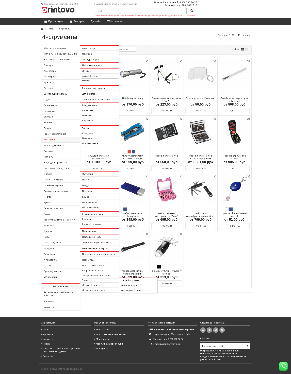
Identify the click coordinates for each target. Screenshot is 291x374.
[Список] (246, 49)
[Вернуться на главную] (42, 29)
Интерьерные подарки (94, 248)
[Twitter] (215, 330)
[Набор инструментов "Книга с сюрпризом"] (200, 132)
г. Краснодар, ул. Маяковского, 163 (171, 334)
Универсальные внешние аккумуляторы (96, 101)
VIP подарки (50, 276)
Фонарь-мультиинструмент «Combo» (167, 272)
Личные (86, 70)
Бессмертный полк (131, 290)
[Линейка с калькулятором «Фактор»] (234, 74)
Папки (85, 179)
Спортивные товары (93, 270)
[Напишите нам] (283, 366)
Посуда (48, 196)
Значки (48, 122)
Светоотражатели (53, 208)
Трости (86, 128)
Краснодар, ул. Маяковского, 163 (61, 4)
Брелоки (48, 88)
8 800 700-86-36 (175, 339)
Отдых (47, 265)
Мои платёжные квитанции (111, 334)
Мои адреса (102, 339)
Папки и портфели (53, 179)
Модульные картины (55, 47)
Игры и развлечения (55, 133)
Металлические (90, 207)
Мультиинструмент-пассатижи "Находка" (132, 157)
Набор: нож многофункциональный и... (200, 215)
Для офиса (49, 254)
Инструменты (51, 139)
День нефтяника (91, 284)
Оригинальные (90, 143)
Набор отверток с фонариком (132, 215)
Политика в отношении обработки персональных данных (61, 350)
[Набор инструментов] (166, 132)
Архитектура (89, 47)
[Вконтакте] (203, 330)
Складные (87, 133)
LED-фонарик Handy (132, 98)
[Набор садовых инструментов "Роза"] (166, 189)
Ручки (47, 202)
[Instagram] (222, 330)
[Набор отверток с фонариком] (133, 189)
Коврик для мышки (54, 145)
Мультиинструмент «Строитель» (98, 157)
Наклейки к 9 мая (130, 280)
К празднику (50, 259)
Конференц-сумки (91, 224)
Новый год (87, 259)
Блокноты (87, 110)
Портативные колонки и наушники (95, 119)
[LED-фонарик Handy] (133, 74)
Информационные (92, 65)
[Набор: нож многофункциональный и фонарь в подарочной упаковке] (200, 189)
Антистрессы (51, 76)
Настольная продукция (56, 168)
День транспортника (93, 290)
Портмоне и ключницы (56, 191)
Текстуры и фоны (91, 59)
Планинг (86, 115)
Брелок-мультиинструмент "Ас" (166, 100)
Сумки (47, 213)
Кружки (86, 196)
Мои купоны (102, 348)
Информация (60, 286)
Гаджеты (48, 99)
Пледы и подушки (53, 185)
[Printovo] (58, 9)
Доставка (49, 301)
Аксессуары (50, 70)
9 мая (85, 279)
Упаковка (49, 225)
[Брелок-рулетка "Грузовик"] (200, 74)
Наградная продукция (56, 162)
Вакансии (48, 356)
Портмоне (87, 191)
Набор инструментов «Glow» (234, 157)
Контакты (49, 307)
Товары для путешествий (96, 275)
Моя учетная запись (105, 322)
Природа (87, 53)
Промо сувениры (53, 271)
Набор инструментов (166, 155)
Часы (46, 236)
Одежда (48, 173)
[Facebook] (209, 330)
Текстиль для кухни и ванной (59, 219)
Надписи (86, 80)
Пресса (47, 343)
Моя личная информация (109, 343)
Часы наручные (52, 242)
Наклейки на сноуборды (57, 59)
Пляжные (87, 138)
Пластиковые (89, 202)
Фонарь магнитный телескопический (132, 272)
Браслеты (49, 82)
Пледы (85, 185)
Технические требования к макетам (58, 294)
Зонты (47, 128)
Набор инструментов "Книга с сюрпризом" (200, 157)
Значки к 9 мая (129, 285)
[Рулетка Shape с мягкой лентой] (234, 189)
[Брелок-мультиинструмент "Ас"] (166, 74)
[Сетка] (242, 49)
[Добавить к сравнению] (147, 62)
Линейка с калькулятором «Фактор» (234, 100)
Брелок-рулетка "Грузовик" (200, 98)
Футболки (87, 173)
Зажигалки (49, 110)
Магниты (48, 156)
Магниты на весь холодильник (60, 53)
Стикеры (48, 65)
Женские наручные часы (95, 242)
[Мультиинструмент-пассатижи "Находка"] (133, 132)
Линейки (48, 150)
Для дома (49, 248)
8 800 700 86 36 (188, 2)
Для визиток (88, 93)
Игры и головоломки (93, 265)
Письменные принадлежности (98, 254)
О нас (46, 329)
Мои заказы (102, 329)
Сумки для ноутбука (93, 213)
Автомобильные (91, 75)
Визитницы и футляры (56, 93)
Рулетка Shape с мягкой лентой (234, 215)
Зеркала (48, 116)
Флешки (48, 231)
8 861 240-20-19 (189, 5)
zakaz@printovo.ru (170, 343)
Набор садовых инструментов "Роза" (166, 215)
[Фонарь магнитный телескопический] (133, 247)
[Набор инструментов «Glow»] (234, 132)
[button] (115, 21)
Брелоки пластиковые (94, 88)
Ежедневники (51, 105)
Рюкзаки (87, 218)
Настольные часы (91, 236)
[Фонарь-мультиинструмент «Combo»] (166, 247)
